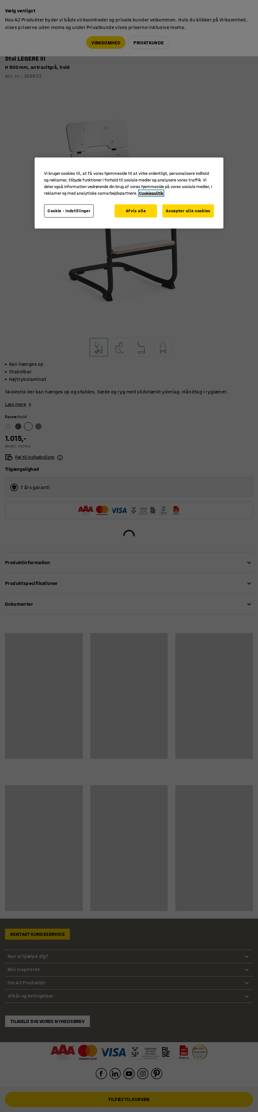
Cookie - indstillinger (69, 211)
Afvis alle (136, 211)
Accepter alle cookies (188, 211)
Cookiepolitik (151, 193)
